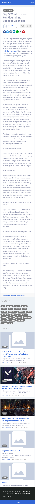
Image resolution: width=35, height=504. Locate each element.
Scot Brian (11, 25)
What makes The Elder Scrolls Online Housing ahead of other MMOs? (15, 420)
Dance (24, 306)
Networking (8, 10)
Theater (12, 320)
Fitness (17, 309)
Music (14, 314)
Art (3, 306)
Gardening (12, 312)
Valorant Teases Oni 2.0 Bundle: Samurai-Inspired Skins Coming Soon (17, 387)
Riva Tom (5, 395)
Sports (4, 320)
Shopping (27, 317)
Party (11, 317)
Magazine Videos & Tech (11, 451)
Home (29, 312)
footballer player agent (10, 51)
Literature (5, 314)
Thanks (4, 483)
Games (4, 312)
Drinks (4, 309)
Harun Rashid (6, 459)
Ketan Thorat (6, 362)
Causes (9, 306)
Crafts (17, 306)
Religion (18, 317)
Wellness (21, 320)
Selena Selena (7, 427)
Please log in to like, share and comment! (13, 295)
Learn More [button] (7, 496)
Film (10, 309)
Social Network (6, 2)
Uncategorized (7, 323)
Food (24, 309)
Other (4, 317)
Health (21, 312)
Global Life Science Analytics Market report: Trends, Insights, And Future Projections (15, 354)
